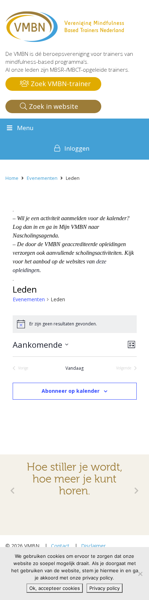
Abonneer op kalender (70, 390)
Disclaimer (93, 545)
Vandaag (74, 368)
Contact (60, 545)
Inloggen (76, 148)
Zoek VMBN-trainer (60, 83)
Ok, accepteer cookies (54, 588)
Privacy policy (104, 588)
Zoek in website (52, 106)
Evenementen (29, 299)
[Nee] (140, 573)
